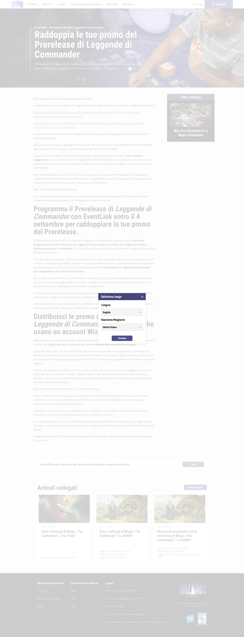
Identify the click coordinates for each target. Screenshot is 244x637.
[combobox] (119, 312)
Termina (122, 338)
